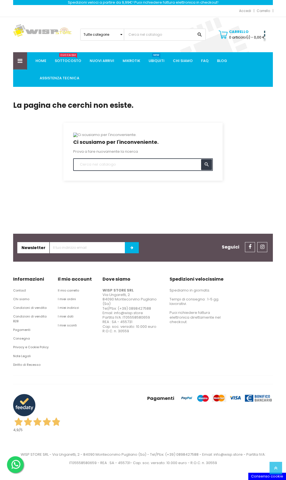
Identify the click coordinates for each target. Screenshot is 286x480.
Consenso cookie (267, 476)
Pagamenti (21, 330)
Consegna (21, 338)
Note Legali (22, 356)
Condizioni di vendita (30, 307)
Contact (19, 290)
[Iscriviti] (132, 247)
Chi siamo (21, 299)
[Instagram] (262, 247)
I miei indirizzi (68, 307)
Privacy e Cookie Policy (31, 347)
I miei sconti (67, 325)
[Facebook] (250, 247)
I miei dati (65, 316)
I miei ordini (67, 299)
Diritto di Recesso (26, 364)
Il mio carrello (68, 290)
